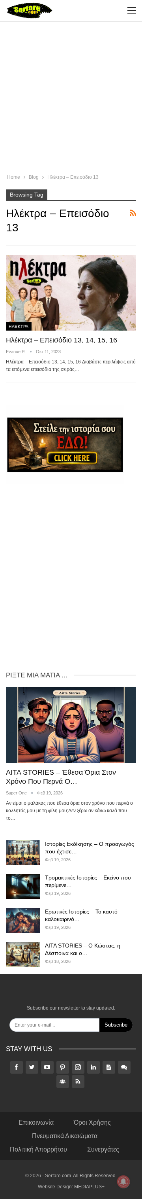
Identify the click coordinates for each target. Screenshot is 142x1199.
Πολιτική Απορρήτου (38, 1149)
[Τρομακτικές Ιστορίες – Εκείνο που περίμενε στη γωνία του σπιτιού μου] (23, 886)
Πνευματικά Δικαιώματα (64, 1136)
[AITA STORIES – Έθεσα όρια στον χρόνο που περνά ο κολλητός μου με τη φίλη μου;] (71, 725)
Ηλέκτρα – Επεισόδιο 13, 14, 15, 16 (61, 340)
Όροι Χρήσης (92, 1122)
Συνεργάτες (103, 1149)
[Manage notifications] (123, 1181)
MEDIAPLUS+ (89, 1187)
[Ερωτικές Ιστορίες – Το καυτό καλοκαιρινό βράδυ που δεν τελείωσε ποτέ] (23, 920)
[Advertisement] (71, 99)
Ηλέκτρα (19, 326)
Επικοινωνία (36, 1122)
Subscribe (116, 1025)
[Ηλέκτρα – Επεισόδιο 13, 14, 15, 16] (71, 293)
